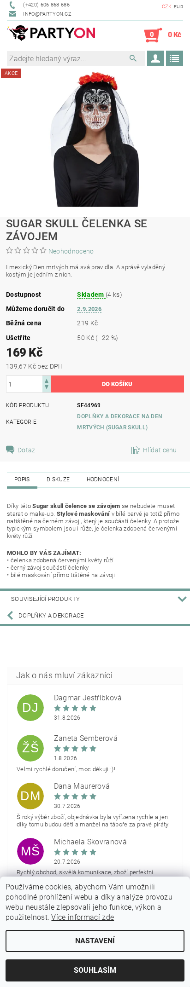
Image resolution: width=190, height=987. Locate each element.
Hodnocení (103, 479)
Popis (22, 479)
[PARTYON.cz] (51, 35)
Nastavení (95, 940)
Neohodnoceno (71, 251)
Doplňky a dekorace (51, 615)
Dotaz (27, 450)
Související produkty (45, 598)
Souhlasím (95, 970)
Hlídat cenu (160, 450)
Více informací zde (82, 917)
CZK (167, 7)
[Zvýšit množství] (46, 379)
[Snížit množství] (46, 388)
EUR (178, 6)
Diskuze (58, 479)
